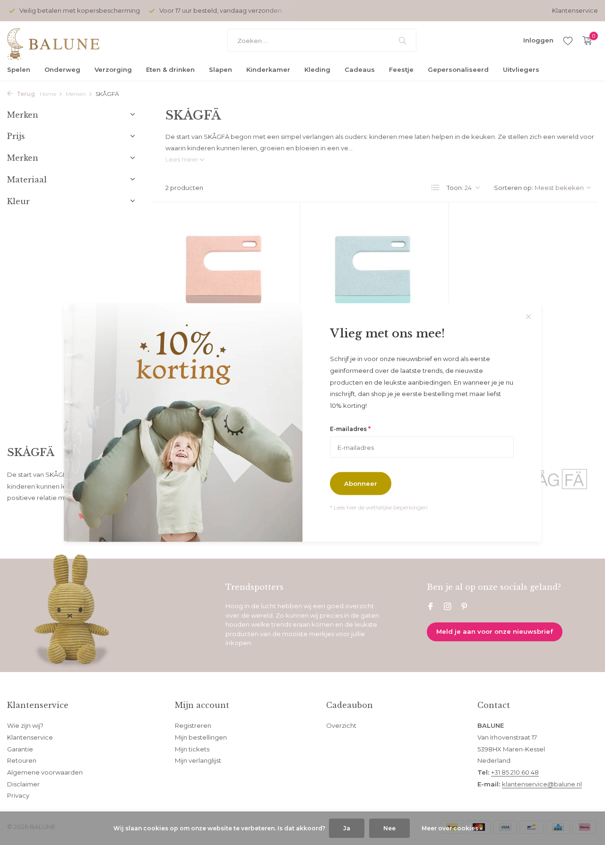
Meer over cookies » (452, 828)
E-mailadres (350, 428)
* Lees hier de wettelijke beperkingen (379, 507)
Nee (389, 828)
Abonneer (360, 483)
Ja (346, 828)
